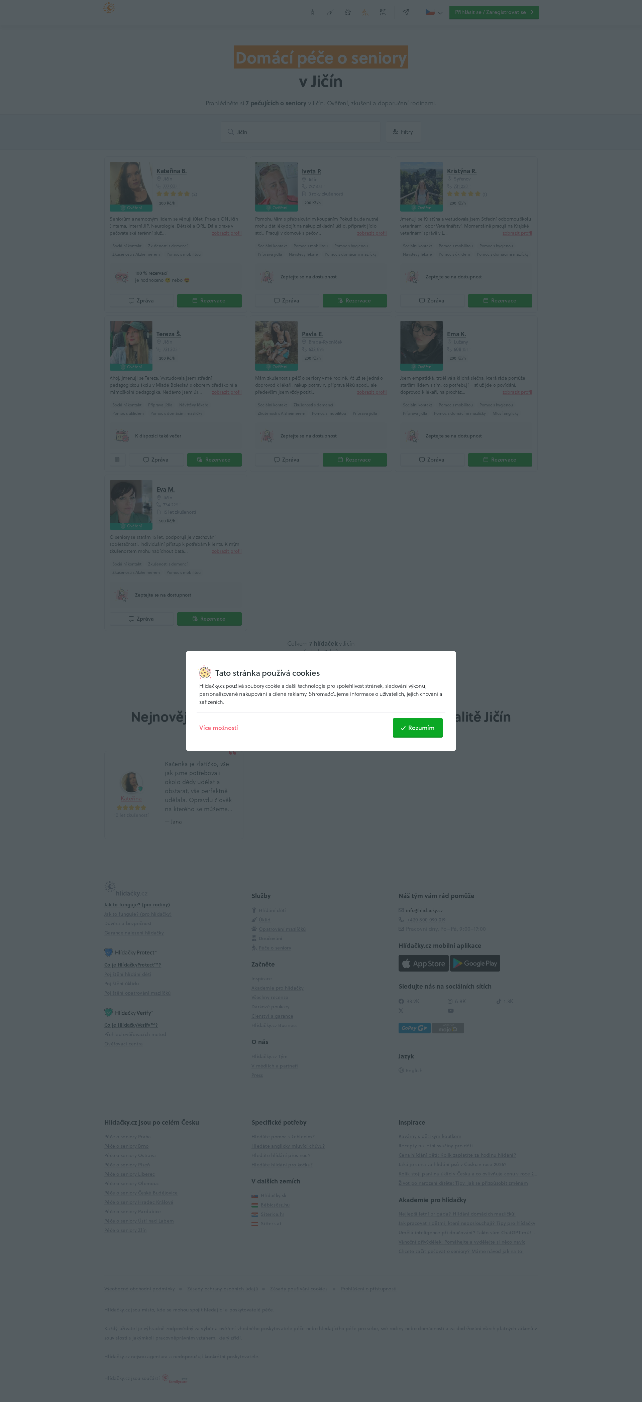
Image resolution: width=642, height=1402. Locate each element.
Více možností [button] (218, 727)
